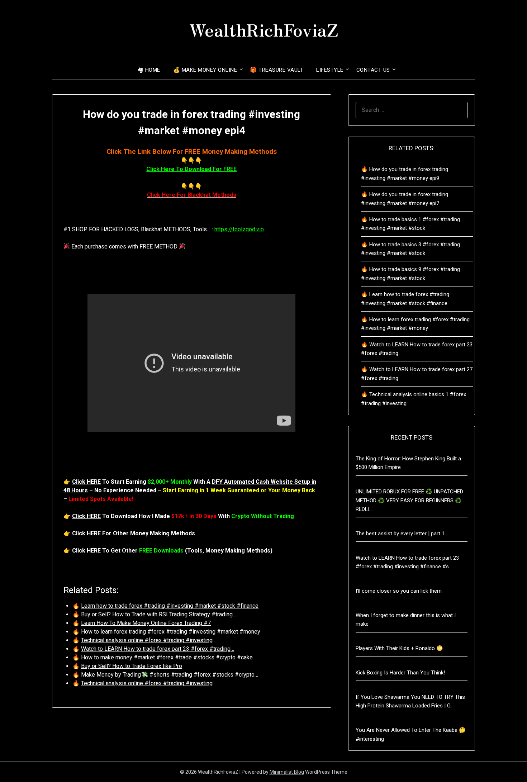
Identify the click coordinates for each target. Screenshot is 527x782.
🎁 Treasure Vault (276, 70)
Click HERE (86, 481)
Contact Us (373, 70)
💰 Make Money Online (205, 70)
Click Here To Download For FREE (191, 169)
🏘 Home (148, 70)
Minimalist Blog (287, 772)
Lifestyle (329, 70)
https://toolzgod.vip (239, 229)
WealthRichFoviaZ (263, 29)
